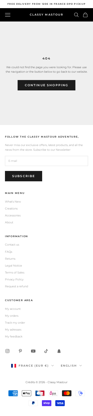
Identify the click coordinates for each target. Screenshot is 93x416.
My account (13, 309)
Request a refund (16, 286)
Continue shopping (46, 85)
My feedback (13, 336)
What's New (13, 201)
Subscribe (23, 176)
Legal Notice (13, 265)
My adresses (13, 329)
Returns (10, 258)
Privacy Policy (14, 279)
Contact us (12, 244)
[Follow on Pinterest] (20, 351)
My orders (11, 315)
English (69, 365)
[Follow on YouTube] (33, 351)
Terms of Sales (14, 272)
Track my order (15, 322)
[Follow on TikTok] (46, 351)
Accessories (13, 215)
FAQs (8, 251)
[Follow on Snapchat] (59, 351)
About (9, 222)
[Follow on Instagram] (7, 351)
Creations (11, 208)
